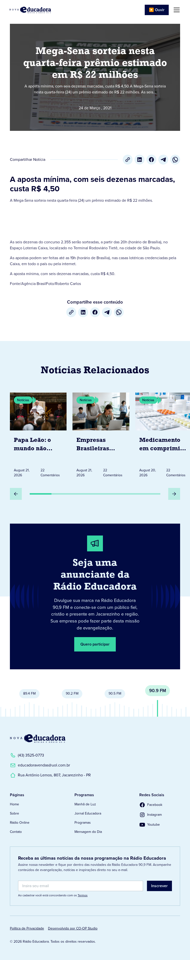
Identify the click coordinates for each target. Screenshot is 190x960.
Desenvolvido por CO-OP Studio (72, 928)
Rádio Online (19, 822)
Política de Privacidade (27, 928)
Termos (83, 895)
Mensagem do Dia (88, 831)
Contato (16, 831)
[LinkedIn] (139, 160)
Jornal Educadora (87, 813)
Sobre (14, 813)
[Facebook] (151, 160)
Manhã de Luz (85, 804)
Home (14, 804)
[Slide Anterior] (16, 494)
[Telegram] (163, 160)
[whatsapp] (175, 160)
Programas (82, 822)
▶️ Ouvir (157, 10)
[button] (176, 10)
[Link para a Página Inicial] (37, 738)
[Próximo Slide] (174, 494)
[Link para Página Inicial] (30, 9)
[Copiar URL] (128, 160)
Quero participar (95, 644)
